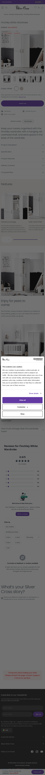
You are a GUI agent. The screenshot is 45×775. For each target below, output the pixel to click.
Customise (21, 407)
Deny (22, 414)
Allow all (22, 400)
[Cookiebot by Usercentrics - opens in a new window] (33, 359)
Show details (34, 393)
